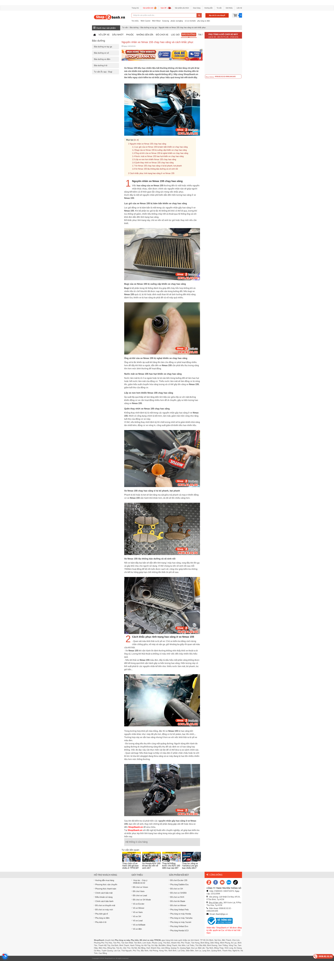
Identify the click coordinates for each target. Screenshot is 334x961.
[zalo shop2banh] (228, 882)
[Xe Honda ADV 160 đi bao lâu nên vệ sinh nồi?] (151, 857)
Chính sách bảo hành (104, 901)
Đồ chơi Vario (138, 891)
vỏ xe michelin (190, 21)
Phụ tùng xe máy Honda (180, 914)
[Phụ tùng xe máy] (109, 17)
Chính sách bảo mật (103, 893)
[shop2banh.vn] (222, 882)
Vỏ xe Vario (138, 912)
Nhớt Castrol (145, 21)
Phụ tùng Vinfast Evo (179, 926)
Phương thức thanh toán (105, 889)
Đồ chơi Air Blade (177, 901)
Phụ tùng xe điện (102, 918)
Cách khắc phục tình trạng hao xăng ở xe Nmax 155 (152, 173)
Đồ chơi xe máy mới (104, 909)
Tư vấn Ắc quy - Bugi (103, 72)
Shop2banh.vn (110, 958)
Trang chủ (135, 8)
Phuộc (130, 35)
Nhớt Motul (156, 21)
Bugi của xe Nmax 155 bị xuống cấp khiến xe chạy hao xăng (161, 150)
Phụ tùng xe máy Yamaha (181, 918)
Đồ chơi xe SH (176, 889)
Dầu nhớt (118, 35)
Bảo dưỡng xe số (101, 53)
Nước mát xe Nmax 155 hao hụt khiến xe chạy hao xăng (159, 156)
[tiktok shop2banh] (235, 882)
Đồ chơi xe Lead (140, 895)
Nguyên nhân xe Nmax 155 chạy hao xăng (148, 144)
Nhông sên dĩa (144, 35)
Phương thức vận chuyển (106, 884)
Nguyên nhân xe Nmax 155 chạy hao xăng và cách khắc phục (182, 27)
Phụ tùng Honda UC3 (179, 930)
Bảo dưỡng (134, 27)
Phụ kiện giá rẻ (101, 914)
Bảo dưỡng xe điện (102, 59)
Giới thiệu (229, 8)
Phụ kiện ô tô (100, 922)
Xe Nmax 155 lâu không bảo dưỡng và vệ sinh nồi (156, 169)
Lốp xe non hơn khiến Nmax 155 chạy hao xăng (155, 159)
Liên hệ (239, 8)
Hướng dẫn (208, 8)
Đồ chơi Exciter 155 (178, 880)
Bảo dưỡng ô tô (100, 65)
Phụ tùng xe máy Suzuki (180, 922)
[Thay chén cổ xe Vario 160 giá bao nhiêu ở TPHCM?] (131, 857)
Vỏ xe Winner (138, 908)
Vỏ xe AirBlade (139, 925)
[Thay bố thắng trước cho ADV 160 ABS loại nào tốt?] (171, 857)
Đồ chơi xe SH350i (178, 893)
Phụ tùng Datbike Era (179, 884)
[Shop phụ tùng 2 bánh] (215, 882)
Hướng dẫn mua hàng (104, 880)
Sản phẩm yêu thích (182, 8)
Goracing (165, 21)
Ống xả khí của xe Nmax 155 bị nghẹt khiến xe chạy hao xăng (161, 153)
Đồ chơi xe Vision (140, 887)
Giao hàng (196, 8)
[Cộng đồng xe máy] (209, 882)
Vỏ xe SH (137, 916)
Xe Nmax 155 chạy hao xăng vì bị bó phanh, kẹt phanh (158, 166)
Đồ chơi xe (162, 35)
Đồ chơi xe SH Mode (142, 900)
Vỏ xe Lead (137, 920)
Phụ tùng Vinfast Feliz (179, 909)
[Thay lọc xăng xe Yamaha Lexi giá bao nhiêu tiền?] (191, 857)
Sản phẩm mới (148, 8)
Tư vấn (219, 8)
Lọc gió (175, 35)
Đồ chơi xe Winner (178, 905)
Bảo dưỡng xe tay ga (149, 27)
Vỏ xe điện (137, 929)
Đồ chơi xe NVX (177, 897)
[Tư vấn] (95, 35)
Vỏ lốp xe (104, 35)
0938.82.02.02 (139, 883)
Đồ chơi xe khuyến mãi (105, 905)
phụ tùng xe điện (203, 21)
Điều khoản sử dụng (103, 897)
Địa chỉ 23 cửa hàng (216, 15)
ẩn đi (136, 140)
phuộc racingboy (177, 21)
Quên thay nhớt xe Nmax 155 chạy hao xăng (154, 162)
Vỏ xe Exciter (138, 904)
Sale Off (163, 8)
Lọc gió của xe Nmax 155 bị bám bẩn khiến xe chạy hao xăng (161, 147)
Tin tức (202, 35)
